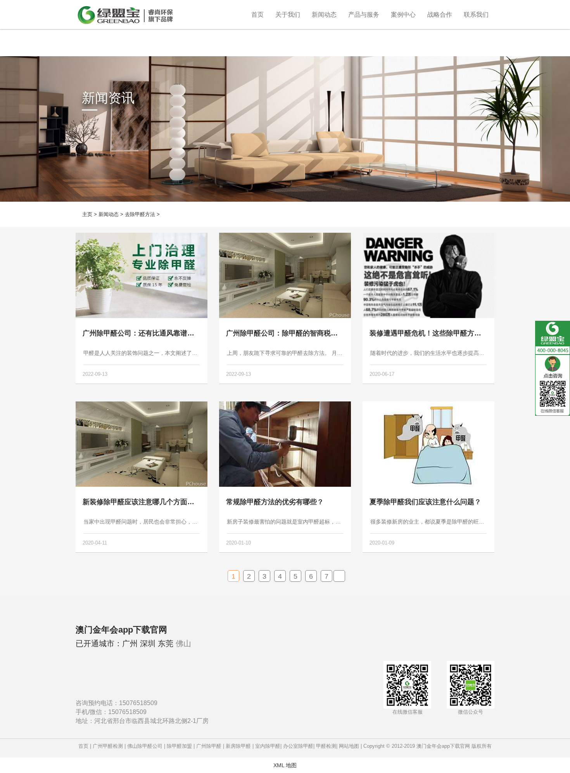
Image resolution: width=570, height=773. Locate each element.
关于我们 (287, 14)
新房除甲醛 (238, 746)
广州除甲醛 (208, 746)
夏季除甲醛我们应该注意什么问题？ (425, 502)
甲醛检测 (326, 746)
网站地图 (349, 746)
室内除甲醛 (267, 746)
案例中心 (403, 14)
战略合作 (439, 14)
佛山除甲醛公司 (144, 746)
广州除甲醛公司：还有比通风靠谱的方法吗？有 (156, 333)
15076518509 (138, 703)
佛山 (183, 643)
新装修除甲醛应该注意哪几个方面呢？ (142, 502)
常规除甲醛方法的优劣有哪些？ (275, 502)
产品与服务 (363, 14)
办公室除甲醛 (298, 746)
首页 (257, 14)
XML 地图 (285, 765)
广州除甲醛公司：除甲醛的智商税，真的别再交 (299, 333)
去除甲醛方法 (140, 214)
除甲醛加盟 (179, 746)
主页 (87, 214)
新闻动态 (324, 14)
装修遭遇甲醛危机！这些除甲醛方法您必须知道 (443, 333)
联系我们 (476, 14)
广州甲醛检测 (108, 746)
